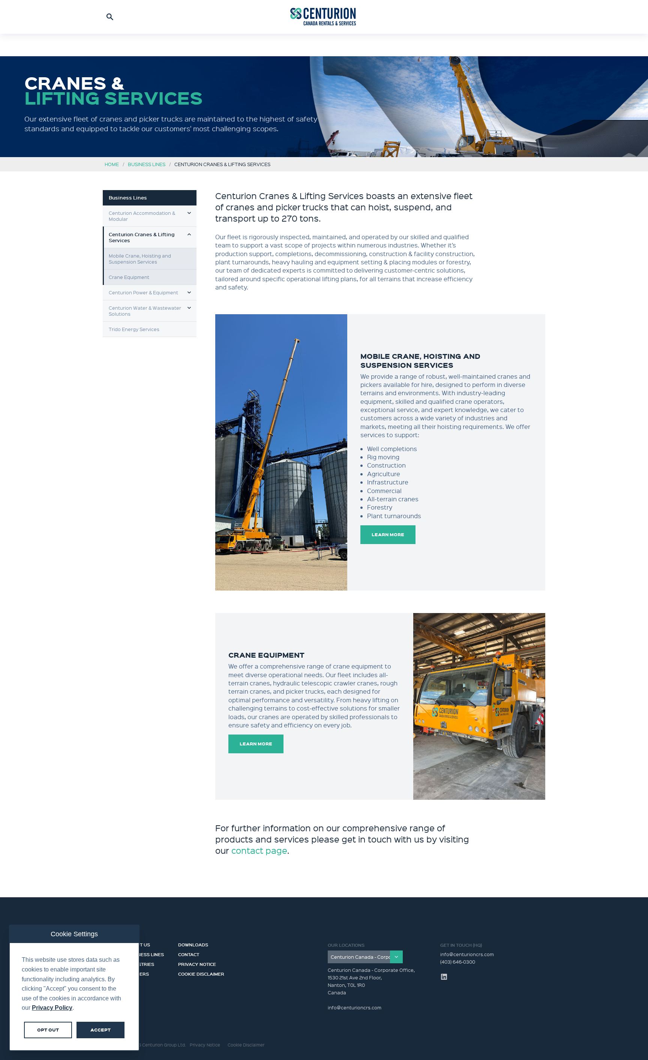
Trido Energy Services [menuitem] (134, 329)
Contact (188, 953)
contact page (259, 850)
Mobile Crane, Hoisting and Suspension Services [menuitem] (140, 258)
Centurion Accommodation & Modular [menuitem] (142, 216)
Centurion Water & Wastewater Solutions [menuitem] (145, 310)
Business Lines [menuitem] (128, 197)
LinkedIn (444, 977)
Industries (140, 963)
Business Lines (146, 164)
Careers (138, 973)
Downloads (193, 944)
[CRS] (324, 16)
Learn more (388, 534)
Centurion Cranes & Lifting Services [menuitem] (142, 237)
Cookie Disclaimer (201, 973)
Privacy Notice (197, 963)
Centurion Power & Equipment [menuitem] (143, 292)
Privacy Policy (52, 1008)
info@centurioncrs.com (467, 954)
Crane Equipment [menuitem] (129, 277)
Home (112, 164)
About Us (138, 944)
